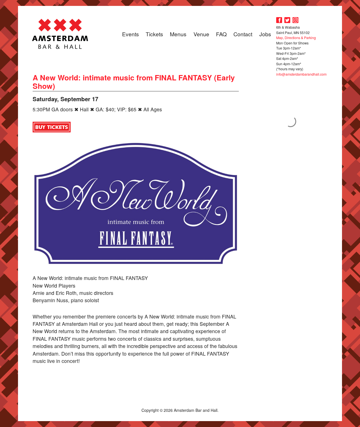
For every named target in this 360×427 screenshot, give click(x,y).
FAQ (221, 34)
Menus (178, 34)
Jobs (265, 34)
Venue (201, 34)
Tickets (154, 34)
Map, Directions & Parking (296, 37)
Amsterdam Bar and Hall (60, 34)
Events (130, 34)
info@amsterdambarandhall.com (301, 74)
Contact (242, 34)
